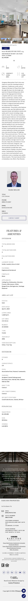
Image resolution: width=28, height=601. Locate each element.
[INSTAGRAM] (7, 572)
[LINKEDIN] (12, 572)
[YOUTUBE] (20, 572)
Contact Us (14, 488)
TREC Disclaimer (14, 549)
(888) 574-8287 (6, 202)
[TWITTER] (16, 572)
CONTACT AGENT (14, 218)
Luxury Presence (14, 583)
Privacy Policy (20, 591)
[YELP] (24, 572)
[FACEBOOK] (3, 572)
